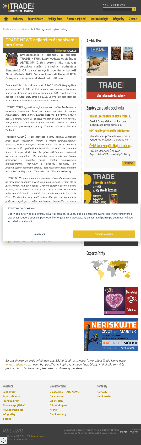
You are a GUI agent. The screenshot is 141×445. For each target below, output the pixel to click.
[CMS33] (123, 431)
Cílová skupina (58, 405)
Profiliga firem (55, 19)
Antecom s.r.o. (39, 436)
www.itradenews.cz (18, 364)
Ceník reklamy (58, 414)
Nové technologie (99, 19)
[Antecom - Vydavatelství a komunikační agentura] (13, 430)
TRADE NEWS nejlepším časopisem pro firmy (48, 29)
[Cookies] (3, 440)
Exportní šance (35, 19)
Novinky (23, 29)
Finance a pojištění (76, 19)
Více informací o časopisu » (111, 95)
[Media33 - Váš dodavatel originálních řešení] (133, 432)
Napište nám (104, 396)
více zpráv (128, 163)
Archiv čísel (94, 41)
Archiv (53, 409)
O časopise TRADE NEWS (64, 391)
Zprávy (105, 108)
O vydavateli (57, 396)
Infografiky (118, 19)
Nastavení (39, 234)
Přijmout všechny (104, 234)
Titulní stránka (6, 18)
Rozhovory (18, 19)
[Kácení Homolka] (111, 334)
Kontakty (102, 391)
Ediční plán (56, 400)
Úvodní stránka (10, 29)
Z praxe (133, 19)
